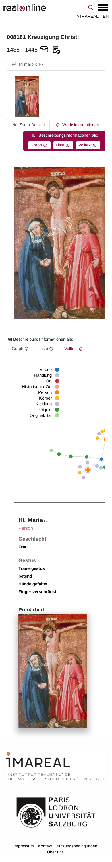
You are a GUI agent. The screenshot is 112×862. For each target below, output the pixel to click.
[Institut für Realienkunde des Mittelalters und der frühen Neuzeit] (56, 766)
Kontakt (45, 846)
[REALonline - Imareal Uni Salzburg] (56, 7)
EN (106, 16)
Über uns (55, 852)
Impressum (23, 846)
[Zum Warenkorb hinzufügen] (44, 49)
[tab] (28, 64)
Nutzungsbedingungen (76, 846)
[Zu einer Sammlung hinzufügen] (56, 49)
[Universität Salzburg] (56, 812)
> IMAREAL (88, 16)
